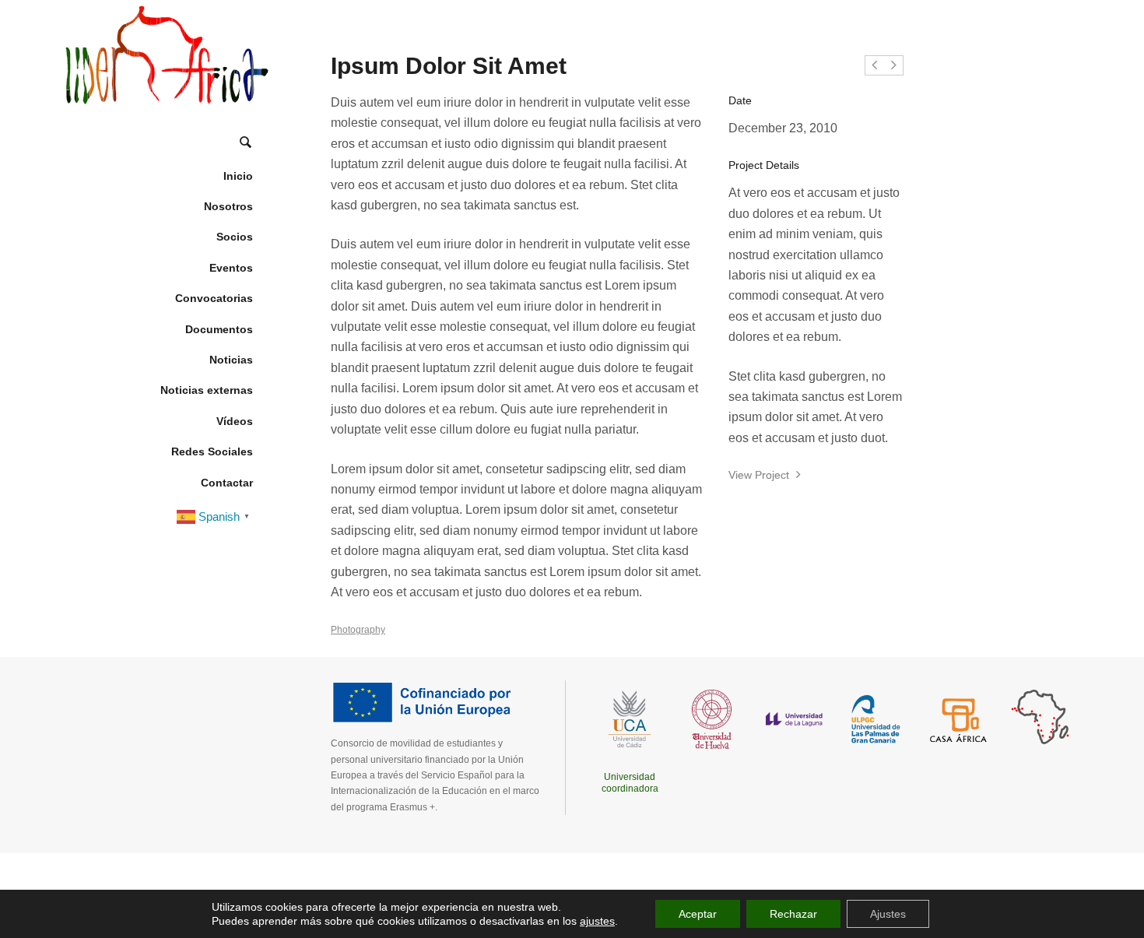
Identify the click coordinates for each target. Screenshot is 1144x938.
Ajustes (888, 914)
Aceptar (698, 914)
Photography (358, 629)
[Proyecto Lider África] (166, 54)
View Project (760, 475)
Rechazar (793, 914)
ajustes (597, 921)
